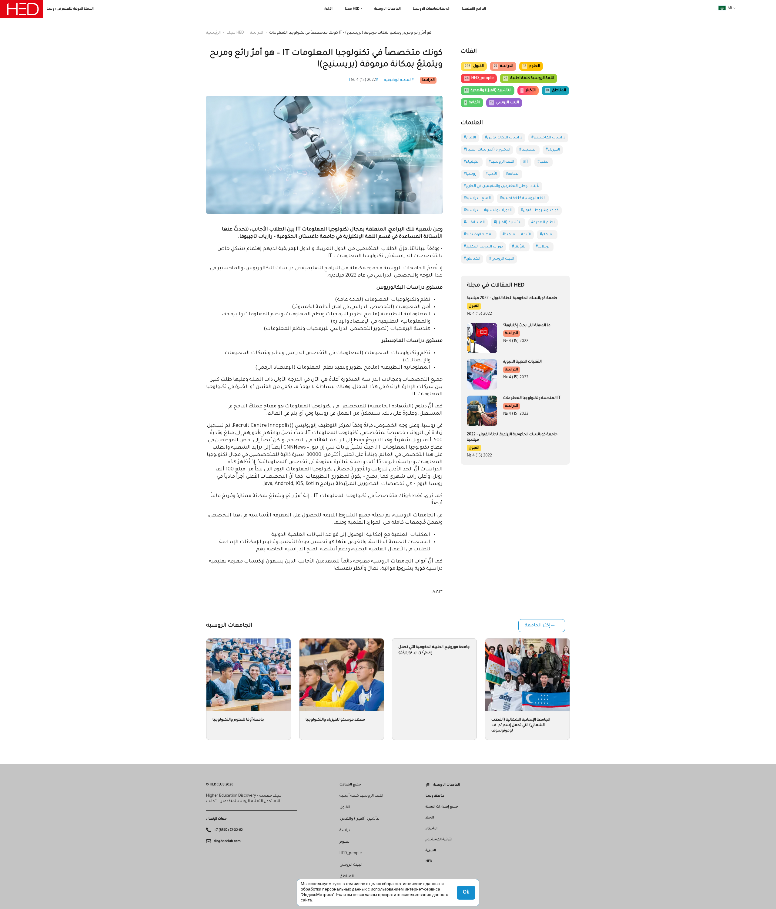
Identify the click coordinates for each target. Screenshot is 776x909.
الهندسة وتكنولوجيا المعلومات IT (531, 398)
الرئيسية (213, 33)
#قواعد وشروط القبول (540, 210)
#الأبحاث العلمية (517, 235)
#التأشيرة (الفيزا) (508, 223)
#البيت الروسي (501, 259)
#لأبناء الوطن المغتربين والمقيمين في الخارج (501, 186)
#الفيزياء (553, 150)
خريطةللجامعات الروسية (431, 9)
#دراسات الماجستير (548, 138)
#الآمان (470, 138)
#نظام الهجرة (543, 223)
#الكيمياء (472, 162)
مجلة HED (352, 9)
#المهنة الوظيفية (399, 80)
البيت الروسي (504, 103)
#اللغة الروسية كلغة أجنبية (523, 198)
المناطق (556, 90)
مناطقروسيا (435, 796)
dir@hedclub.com (227, 841)
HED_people (479, 78)
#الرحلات (543, 247)
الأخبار (328, 9)
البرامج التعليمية (474, 9)
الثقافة (472, 103)
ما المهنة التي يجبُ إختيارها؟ (526, 325)
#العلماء (547, 235)
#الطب (543, 162)
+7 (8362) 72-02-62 (228, 830)
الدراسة (256, 33)
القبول (474, 66)
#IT (525, 162)
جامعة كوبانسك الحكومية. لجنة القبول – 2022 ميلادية (512, 298)
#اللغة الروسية (501, 162)
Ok (466, 893)
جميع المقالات (350, 785)
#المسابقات (474, 223)
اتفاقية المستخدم (439, 839)
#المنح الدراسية (477, 198)
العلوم (531, 66)
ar (730, 8)
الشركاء (431, 829)
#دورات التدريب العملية (483, 247)
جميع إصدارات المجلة (442, 807)
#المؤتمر (519, 247)
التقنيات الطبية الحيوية (522, 362)
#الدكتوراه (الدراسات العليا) (487, 150)
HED (429, 861)
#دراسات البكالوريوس (503, 138)
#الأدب (491, 174)
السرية (431, 850)
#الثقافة (512, 174)
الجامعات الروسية (387, 9)
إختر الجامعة (537, 625)
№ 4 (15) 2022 (363, 80)
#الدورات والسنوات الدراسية (488, 210)
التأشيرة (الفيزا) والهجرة (488, 90)
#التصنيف (528, 150)
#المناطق (472, 259)
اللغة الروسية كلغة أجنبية (529, 78)
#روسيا (470, 174)
